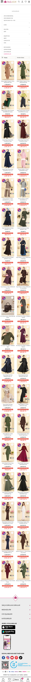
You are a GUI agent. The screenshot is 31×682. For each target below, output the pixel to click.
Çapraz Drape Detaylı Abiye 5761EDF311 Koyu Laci (7, 170)
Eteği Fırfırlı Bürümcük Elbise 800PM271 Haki (23, 229)
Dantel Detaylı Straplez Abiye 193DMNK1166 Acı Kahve (8, 522)
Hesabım (28, 681)
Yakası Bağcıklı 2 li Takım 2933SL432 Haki (8, 434)
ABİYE (5, 38)
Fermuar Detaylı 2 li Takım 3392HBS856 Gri (23, 199)
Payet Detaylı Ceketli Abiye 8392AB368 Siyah (23, 493)
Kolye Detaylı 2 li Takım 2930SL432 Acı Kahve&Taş (23, 287)
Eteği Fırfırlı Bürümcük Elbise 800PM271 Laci (8, 229)
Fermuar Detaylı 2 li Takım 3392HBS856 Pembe (23, 170)
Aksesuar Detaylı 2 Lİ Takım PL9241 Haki (23, 581)
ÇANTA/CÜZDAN (7, 49)
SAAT (5, 31)
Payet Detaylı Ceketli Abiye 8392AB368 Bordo (23, 464)
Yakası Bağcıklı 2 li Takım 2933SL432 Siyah (23, 405)
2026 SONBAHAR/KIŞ (8, 15)
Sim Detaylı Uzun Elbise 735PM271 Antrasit (23, 317)
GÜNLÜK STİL (7, 40)
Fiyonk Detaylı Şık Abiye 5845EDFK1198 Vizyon (8, 405)
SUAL (5, 42)
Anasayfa (3, 681)
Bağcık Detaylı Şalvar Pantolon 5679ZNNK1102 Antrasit (23, 111)
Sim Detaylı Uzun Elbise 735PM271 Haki (8, 346)
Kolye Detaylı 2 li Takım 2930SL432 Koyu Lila (8, 287)
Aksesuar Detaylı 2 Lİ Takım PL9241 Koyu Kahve (23, 552)
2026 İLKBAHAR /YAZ (8, 18)
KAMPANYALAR (7, 54)
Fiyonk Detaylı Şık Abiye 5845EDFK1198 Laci (8, 376)
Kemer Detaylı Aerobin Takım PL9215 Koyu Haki (8, 464)
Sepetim (21, 680)
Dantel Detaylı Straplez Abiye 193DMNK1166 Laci (8, 552)
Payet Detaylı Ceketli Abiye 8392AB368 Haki (7, 493)
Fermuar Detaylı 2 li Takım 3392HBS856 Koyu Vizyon (7, 199)
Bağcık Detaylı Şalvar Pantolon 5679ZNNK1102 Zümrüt (8, 111)
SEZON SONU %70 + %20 (9, 20)
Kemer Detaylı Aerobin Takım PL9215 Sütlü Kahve (23, 434)
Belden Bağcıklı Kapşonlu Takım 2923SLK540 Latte (7, 82)
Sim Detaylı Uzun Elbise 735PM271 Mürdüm (23, 346)
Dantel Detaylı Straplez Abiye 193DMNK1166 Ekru (23, 522)
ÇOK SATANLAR (7, 51)
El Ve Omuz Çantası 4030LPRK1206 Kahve (7, 317)
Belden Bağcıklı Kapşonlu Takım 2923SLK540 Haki (23, 82)
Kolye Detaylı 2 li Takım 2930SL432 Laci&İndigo (23, 258)
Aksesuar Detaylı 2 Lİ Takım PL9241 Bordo (8, 581)
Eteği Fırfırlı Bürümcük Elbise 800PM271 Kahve (8, 258)
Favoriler (9, 681)
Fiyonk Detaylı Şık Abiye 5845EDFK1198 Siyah (23, 376)
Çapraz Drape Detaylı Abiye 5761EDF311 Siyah (7, 140)
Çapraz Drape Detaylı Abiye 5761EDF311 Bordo (23, 140)
